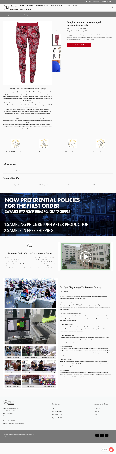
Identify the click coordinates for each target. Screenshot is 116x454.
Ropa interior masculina (57, 411)
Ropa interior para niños (57, 417)
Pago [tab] (99, 171)
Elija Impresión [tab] (44, 184)
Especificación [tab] (16, 171)
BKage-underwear (82, 28)
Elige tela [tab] (16, 184)
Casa (22, 5)
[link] (112, 7)
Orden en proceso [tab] (44, 171)
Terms (68, 5)
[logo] (10, 7)
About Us (97, 411)
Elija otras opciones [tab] (99, 184)
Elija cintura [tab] (72, 184)
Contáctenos (25, 9)
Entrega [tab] (71, 171)
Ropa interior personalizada (37, 5)
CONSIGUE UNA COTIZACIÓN (79, 45)
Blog (75, 5)
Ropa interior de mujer (57, 414)
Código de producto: (72, 31)
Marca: (69, 28)
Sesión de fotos (57, 5)
